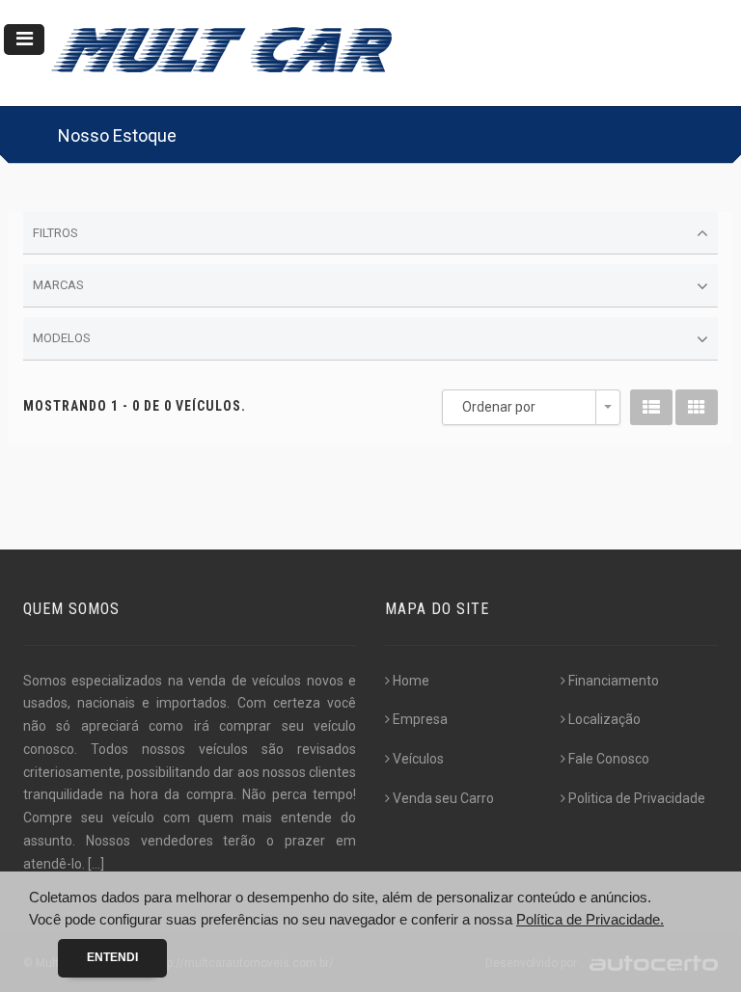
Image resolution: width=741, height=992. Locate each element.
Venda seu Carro (443, 798)
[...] (96, 863)
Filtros (55, 233)
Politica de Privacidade (636, 798)
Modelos (62, 338)
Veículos (418, 758)
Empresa (420, 719)
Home (411, 680)
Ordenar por (498, 407)
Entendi (112, 957)
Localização (604, 719)
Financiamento (613, 680)
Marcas (58, 285)
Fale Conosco (608, 758)
